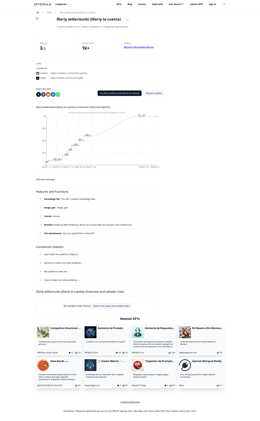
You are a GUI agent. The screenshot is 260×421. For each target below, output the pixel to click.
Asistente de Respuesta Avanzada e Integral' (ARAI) (159, 328)
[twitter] (38, 94)
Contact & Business (130, 402)
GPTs (49, 12)
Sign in (212, 4)
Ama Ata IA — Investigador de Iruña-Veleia (63, 361)
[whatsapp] (57, 94)
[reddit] (48, 94)
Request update (154, 93)
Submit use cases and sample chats (111, 305)
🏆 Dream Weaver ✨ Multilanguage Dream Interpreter (111, 361)
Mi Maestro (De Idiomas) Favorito (206, 328)
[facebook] (43, 94)
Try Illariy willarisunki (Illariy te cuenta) (119, 93)
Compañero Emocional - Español (64, 328)
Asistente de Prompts (110, 328)
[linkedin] (53, 94)
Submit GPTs (196, 4)
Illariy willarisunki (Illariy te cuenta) (77, 12)
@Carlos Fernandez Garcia (139, 47)
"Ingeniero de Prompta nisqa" (158, 361)
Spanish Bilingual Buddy (207, 361)
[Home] (37, 12)
